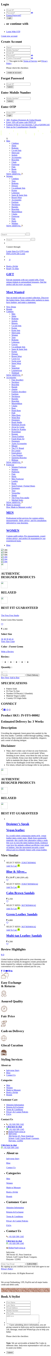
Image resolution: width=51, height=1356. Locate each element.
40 (10, 639)
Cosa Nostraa (17, 455)
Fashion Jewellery (19, 392)
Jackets (14, 155)
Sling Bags (16, 415)
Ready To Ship (12, 268)
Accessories (16, 157)
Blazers (15, 323)
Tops (14, 181)
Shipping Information (15, 1105)
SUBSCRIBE (32, 1264)
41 (13, 639)
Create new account (9, 36)
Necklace (15, 382)
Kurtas (14, 190)
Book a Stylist (12, 266)
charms (14, 389)
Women (9, 176)
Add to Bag (14, 677)
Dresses (15, 186)
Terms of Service (30, 61)
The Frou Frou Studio (10, 615)
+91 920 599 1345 (16, 1124)
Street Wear (16, 363)
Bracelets (15, 160)
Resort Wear (17, 197)
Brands (9, 309)
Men (8, 141)
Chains (14, 214)
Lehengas (15, 193)
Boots (14, 169)
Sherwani (15, 153)
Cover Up (16, 359)
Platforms (15, 472)
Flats (13, 167)
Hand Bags (16, 410)
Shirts (14, 146)
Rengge (15, 434)
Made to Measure (13, 1090)
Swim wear (16, 361)
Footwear (15, 164)
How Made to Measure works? (19, 507)
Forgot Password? (13, 15)
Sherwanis (16, 333)
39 (7, 639)
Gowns (15, 344)
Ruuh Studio (17, 422)
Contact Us (11, 1075)
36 (2, 639)
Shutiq (14, 495)
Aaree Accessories (19, 443)
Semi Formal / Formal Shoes (23, 486)
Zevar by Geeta (18, 427)
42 (37, 884)
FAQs (8, 1114)
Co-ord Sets (16, 150)
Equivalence (17, 453)
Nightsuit (15, 373)
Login (8, 251)
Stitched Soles (17, 500)
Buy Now (5, 677)
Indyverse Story (12, 1070)
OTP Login (24, 251)
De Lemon (16, 450)
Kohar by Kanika (19, 429)
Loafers (15, 481)
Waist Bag (16, 417)
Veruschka (16, 493)
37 (27, 862)
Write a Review (7, 651)
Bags (14, 408)
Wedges (15, 223)
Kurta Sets (16, 330)
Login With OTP (13, 32)
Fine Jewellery (18, 380)
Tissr (13, 491)
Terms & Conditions (14, 1109)
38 (5, 639)
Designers (16, 420)
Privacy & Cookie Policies (17, 1112)
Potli (13, 413)
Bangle (14, 387)
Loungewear (17, 370)
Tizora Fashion (18, 436)
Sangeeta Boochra (19, 458)
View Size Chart (8, 641)
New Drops (11, 307)
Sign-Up (15, 251)
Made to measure (13, 505)
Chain (14, 162)
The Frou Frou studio (20, 498)
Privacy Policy (7, 1269)
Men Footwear (18, 479)
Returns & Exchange (15, 1107)
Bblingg (15, 460)
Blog (8, 545)
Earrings (15, 202)
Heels (14, 221)
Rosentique (16, 432)
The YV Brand (18, 448)
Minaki (14, 446)
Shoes (14, 171)
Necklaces (16, 204)
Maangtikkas (17, 212)
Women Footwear (19, 467)
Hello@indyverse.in (17, 1132)
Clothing (15, 143)
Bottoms (15, 148)
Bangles (15, 207)
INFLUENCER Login (15, 254)
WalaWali (15, 368)
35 (22, 862)
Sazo (14, 366)
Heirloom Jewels (18, 425)
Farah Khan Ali (18, 439)
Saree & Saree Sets (19, 195)
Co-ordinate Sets (18, 188)
